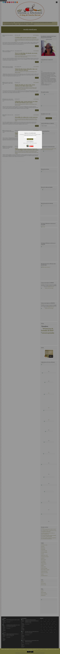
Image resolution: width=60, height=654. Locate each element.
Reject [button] (32, 651)
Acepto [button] (28, 651)
